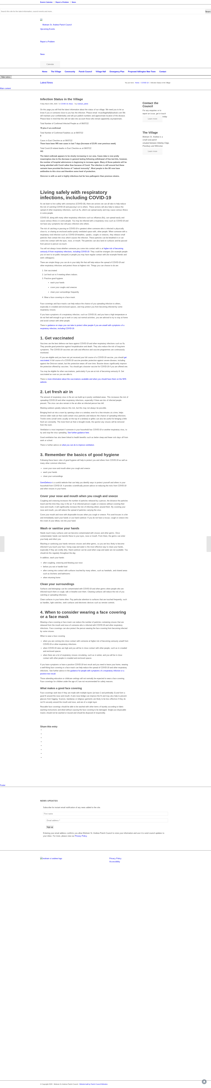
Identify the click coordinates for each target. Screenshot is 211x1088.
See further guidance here (78, 433)
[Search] (168, 78)
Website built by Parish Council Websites (93, 1084)
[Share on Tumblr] (43, 749)
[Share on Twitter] (43, 734)
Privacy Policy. (81, 836)
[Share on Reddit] (43, 753)
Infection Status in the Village (61, 99)
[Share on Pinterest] (43, 742)
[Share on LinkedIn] (43, 745)
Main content (5, 88)
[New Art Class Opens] (2, 544)
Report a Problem (62, 2)
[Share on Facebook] (43, 730)
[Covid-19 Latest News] (209, 544)
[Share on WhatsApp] (43, 738)
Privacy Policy (115, 858)
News (74, 2)
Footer (2, 785)
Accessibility (114, 862)
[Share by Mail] (43, 757)
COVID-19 (64, 104)
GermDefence (46, 482)
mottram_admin (82, 104)
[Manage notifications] (204, 1081)
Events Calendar (46, 2)
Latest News (46, 82)
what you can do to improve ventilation (78, 445)
